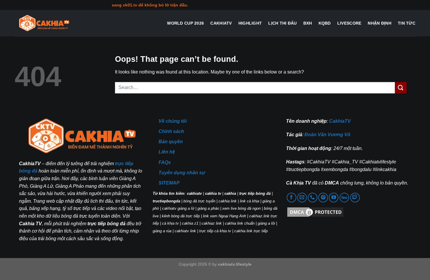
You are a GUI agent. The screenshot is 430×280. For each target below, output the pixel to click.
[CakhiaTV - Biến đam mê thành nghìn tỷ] (44, 23)
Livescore (349, 23)
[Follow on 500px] (344, 197)
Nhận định (379, 23)
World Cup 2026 (185, 23)
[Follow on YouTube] (333, 197)
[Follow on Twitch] (355, 197)
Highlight (250, 23)
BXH (307, 23)
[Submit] (401, 87)
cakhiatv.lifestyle (235, 264)
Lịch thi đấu (282, 23)
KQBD (325, 23)
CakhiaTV (221, 23)
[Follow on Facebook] (291, 197)
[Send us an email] (302, 197)
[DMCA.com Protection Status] (315, 211)
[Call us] (312, 197)
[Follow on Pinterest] (323, 197)
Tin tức (406, 23)
